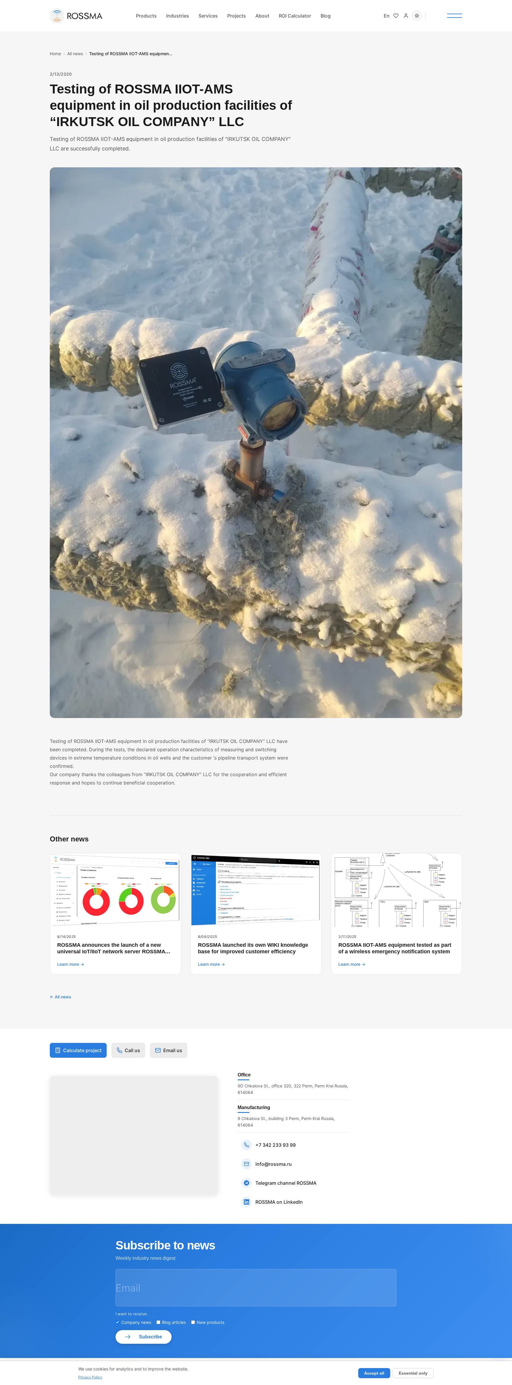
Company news (136, 1322)
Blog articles (174, 1322)
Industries (177, 16)
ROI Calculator (295, 16)
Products (146, 16)
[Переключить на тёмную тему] (417, 15)
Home (55, 53)
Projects (236, 16)
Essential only (413, 1373)
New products (210, 1322)
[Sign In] (406, 16)
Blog (326, 16)
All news (75, 53)
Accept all (374, 1373)
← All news (60, 996)
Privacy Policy (90, 1377)
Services (208, 16)
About (262, 16)
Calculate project (82, 1050)
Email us (172, 1050)
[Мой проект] (396, 16)
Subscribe (150, 1336)
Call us (132, 1050)
